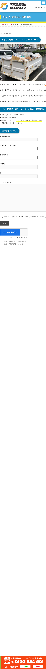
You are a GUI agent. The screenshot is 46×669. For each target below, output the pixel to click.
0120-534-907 (19, 115)
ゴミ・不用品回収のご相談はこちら (29, 120)
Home (2, 24)
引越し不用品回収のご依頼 (13, 244)
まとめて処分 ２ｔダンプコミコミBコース (19, 40)
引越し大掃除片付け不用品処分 (15, 241)
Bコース (9, 24)
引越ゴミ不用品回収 (22, 237)
